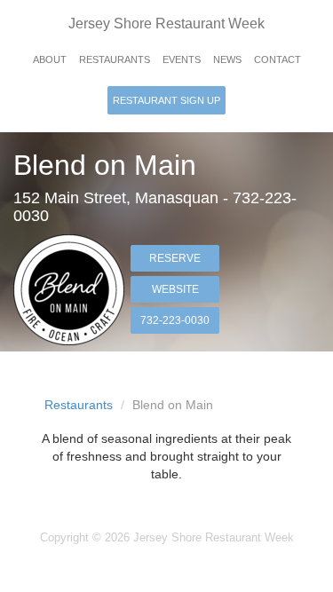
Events (182, 59)
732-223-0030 (175, 320)
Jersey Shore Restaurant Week (166, 23)
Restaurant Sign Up (166, 100)
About (50, 59)
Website (175, 289)
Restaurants (114, 59)
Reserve (175, 258)
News (227, 59)
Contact (277, 59)
